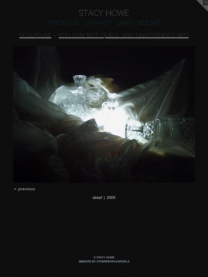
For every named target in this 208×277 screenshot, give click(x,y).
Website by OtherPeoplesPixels (104, 261)
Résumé (149, 23)
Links (124, 23)
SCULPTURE (35, 35)
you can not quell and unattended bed (124, 35)
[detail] (104, 114)
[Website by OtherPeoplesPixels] (197, 11)
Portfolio (63, 23)
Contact (98, 23)
